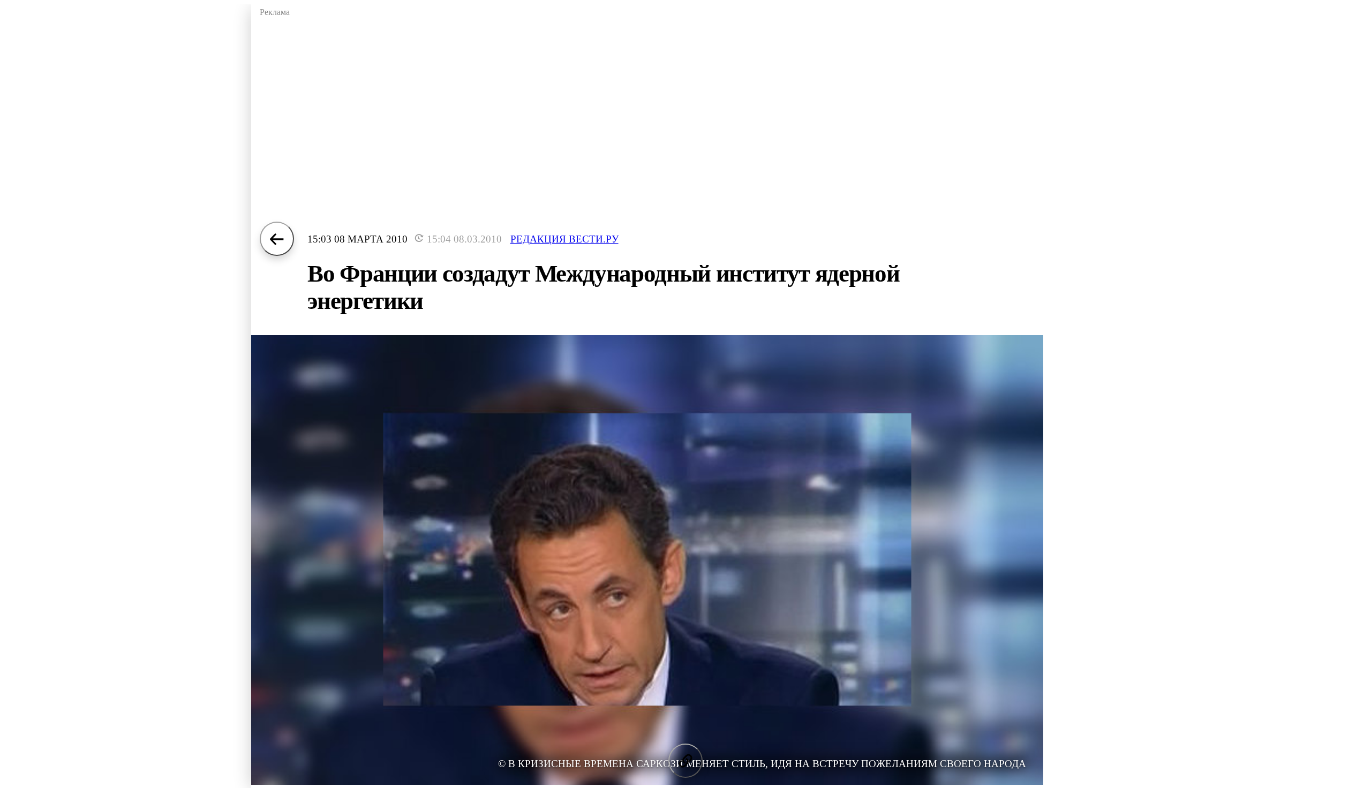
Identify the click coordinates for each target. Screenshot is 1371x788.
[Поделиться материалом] (685, 761)
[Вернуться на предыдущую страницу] (277, 239)
